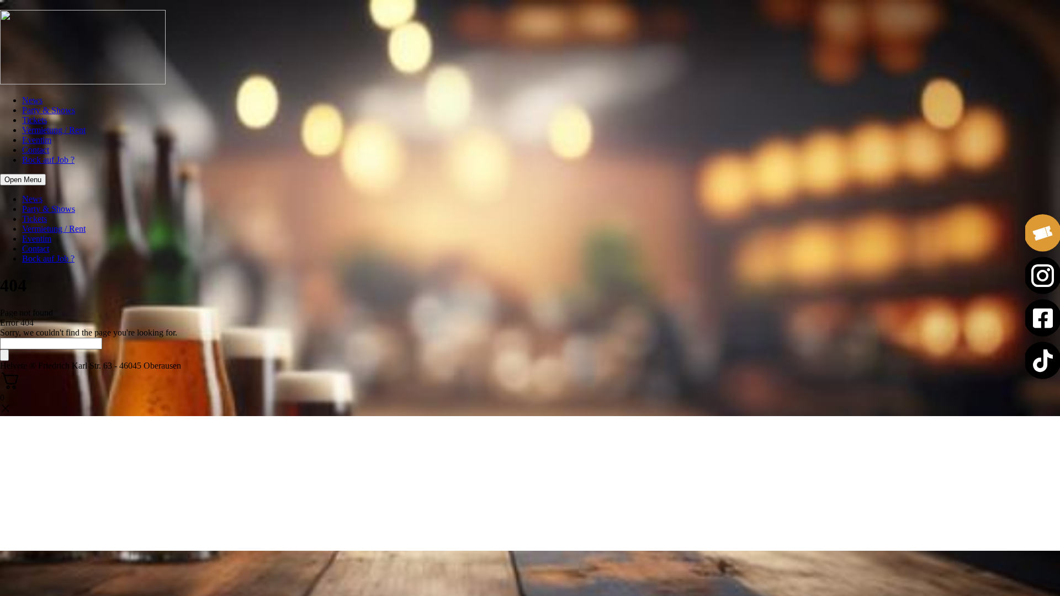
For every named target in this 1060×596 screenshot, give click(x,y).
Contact (35, 150)
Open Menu (22, 179)
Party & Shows (48, 110)
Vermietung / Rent (54, 130)
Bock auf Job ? (48, 159)
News (32, 100)
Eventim (36, 140)
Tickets (34, 120)
